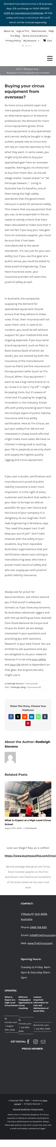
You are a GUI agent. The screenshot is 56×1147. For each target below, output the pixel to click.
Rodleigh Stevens (15, 683)
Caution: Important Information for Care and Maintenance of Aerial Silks (41, 1004)
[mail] (43, 1042)
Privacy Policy (37, 1109)
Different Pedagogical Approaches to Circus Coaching (26, 1002)
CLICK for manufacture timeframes (23, 13)
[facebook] (28, 1042)
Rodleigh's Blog (18, 687)
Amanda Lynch (11, 1022)
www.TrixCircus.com (40, 943)
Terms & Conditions (21, 1109)
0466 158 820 (38, 927)
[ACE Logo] (28, 1055)
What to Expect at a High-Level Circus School (11, 1001)
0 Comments (31, 828)
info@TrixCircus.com (42, 935)
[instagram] (35, 1042)
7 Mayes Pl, (27, 914)
